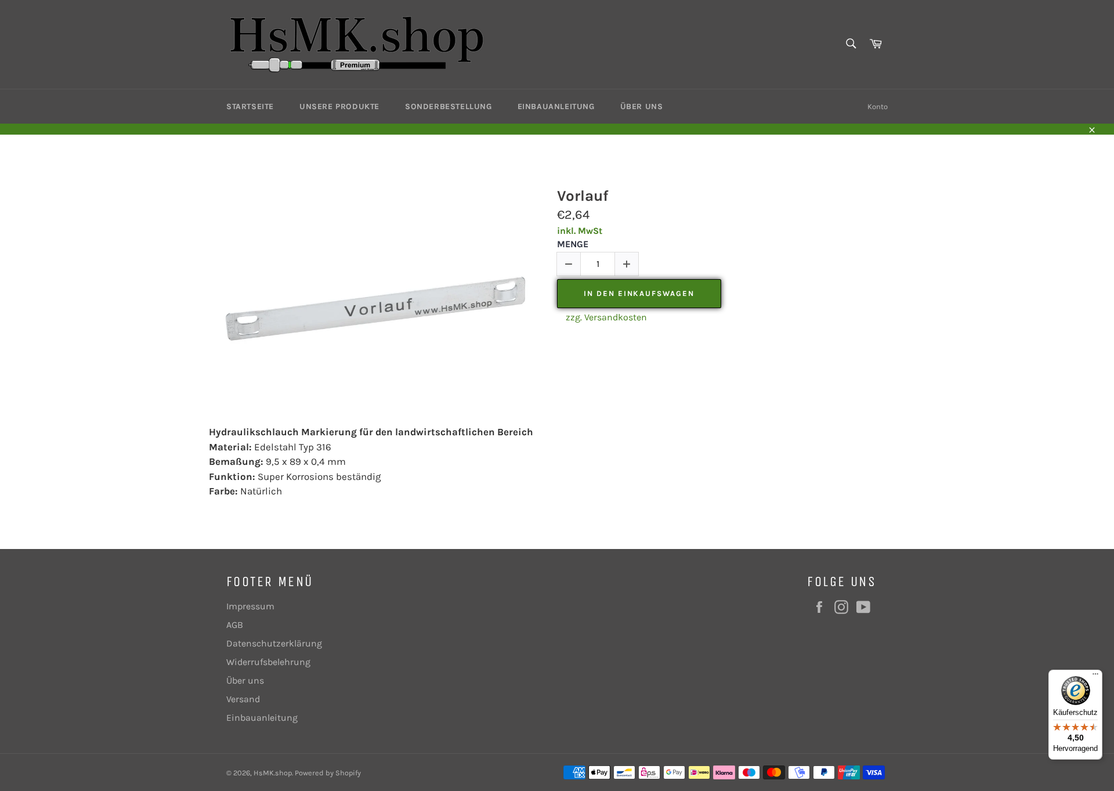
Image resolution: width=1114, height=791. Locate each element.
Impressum (250, 606)
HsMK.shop (273, 772)
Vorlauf (583, 196)
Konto (877, 106)
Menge (572, 244)
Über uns (641, 106)
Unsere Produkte (339, 106)
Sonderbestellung (448, 106)
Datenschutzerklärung (274, 643)
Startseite (250, 106)
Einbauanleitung (556, 106)
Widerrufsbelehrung (268, 661)
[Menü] (1095, 677)
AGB (234, 624)
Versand (243, 699)
